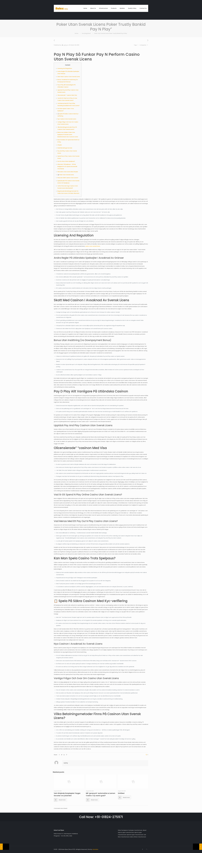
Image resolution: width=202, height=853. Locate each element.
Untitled (121, 793)
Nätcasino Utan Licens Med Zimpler (67, 172)
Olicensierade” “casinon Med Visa (67, 95)
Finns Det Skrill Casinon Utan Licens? (67, 177)
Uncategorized (86, 33)
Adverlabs (95, 849)
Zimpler (59, 145)
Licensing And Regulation (64, 68)
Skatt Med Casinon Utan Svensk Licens (68, 76)
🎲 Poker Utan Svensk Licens (65, 174)
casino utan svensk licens (92, 246)
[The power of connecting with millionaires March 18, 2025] (197, 847)
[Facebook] (142, 849)
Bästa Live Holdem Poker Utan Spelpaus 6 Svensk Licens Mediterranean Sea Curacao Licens (67, 134)
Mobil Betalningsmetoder (64, 148)
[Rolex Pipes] (61, 8)
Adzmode (102, 849)
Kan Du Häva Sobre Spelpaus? (66, 161)
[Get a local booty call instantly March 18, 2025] (4, 847)
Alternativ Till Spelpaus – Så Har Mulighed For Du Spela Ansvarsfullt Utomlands (67, 166)
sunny (65, 45)
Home (76, 33)
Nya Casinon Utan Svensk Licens (66, 119)
